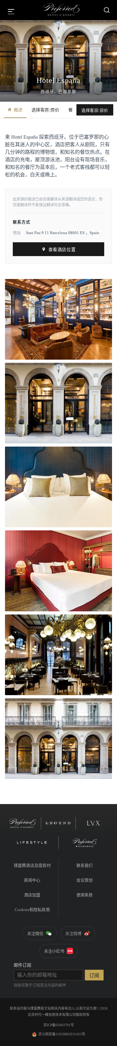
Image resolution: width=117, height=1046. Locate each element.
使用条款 (84, 895)
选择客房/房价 (46, 110)
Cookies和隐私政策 (32, 909)
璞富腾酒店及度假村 (32, 865)
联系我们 (84, 865)
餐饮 (72, 110)
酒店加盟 (32, 895)
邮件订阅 (22, 965)
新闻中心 (32, 880)
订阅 (94, 975)
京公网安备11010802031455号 (61, 1034)
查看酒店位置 (62, 249)
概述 (18, 110)
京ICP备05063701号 (58, 1025)
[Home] (61, 10)
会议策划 (84, 880)
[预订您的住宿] (106, 10)
